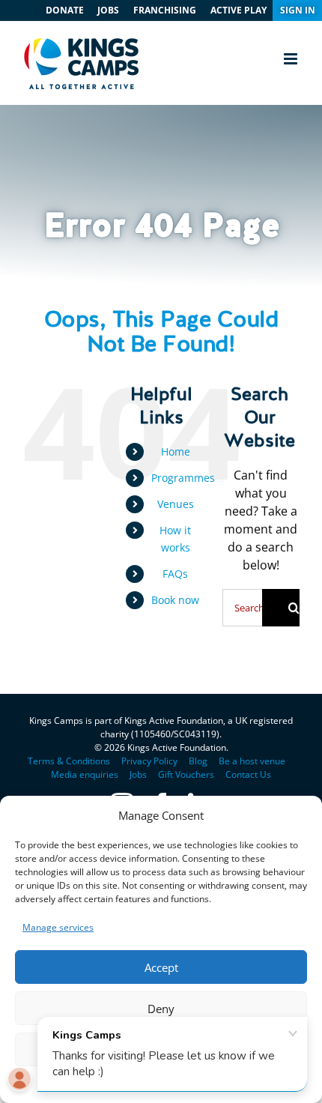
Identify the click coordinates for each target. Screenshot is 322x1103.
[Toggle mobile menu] (292, 59)
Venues (175, 504)
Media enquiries (84, 774)
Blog (198, 761)
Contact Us (248, 774)
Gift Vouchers (186, 774)
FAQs (175, 573)
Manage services (58, 927)
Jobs (138, 774)
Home (175, 451)
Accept (161, 967)
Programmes (183, 478)
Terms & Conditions (69, 761)
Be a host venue (252, 761)
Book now (175, 600)
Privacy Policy (149, 761)
